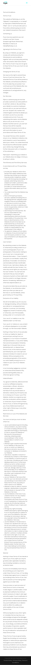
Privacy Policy (17, 660)
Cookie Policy (8, 660)
